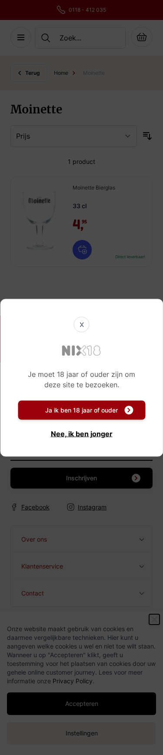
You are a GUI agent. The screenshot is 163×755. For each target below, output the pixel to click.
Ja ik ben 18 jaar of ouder (81, 409)
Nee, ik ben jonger (82, 433)
